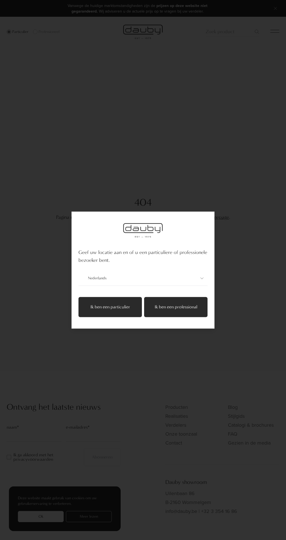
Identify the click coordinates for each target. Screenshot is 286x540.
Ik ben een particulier (110, 306)
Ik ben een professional (176, 306)
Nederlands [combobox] (97, 278)
